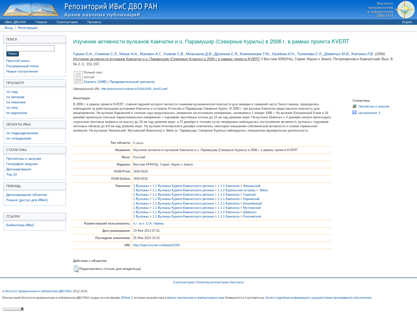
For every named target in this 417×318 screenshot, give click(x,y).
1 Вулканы (141, 186)
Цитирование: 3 (369, 113)
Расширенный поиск (22, 66)
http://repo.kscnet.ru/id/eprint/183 (156, 245)
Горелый (249, 194)
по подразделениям (22, 133)
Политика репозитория (212, 282)
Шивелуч (250, 212)
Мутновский (252, 208)
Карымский (251, 199)
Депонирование (18, 169)
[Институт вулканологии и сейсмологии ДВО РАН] (391, 9)
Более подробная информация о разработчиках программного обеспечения (318, 297)
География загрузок (22, 164)
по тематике (16, 102)
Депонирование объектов (26, 195)
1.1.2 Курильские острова (236, 190)
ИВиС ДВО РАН (15, 22)
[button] (76, 268)
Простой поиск (17, 61)
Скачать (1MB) (95, 82)
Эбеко (263, 190)
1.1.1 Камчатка (228, 186)
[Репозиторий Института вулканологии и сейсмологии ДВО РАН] (81, 9)
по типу (12, 107)
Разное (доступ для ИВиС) (27, 200)
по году (12, 91)
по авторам (15, 97)
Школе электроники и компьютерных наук (195, 297)
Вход (9, 28)
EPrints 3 (127, 297)
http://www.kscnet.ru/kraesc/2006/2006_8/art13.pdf (134, 89)
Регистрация (28, 28)
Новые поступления (22, 71)
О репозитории (67, 22)
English (407, 22)
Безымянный (252, 203)
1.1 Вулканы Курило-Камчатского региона (183, 186)
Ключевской (252, 216)
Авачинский (251, 186)
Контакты (237, 282)
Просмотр (94, 22)
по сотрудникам (18, 138)
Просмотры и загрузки (23, 158)
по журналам (16, 113)
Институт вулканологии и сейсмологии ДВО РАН (38, 291)
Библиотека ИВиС (20, 225)
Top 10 (11, 174)
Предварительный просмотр (132, 82)
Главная (41, 22)
